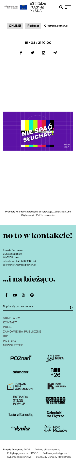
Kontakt (10, 322)
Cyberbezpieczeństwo (19, 457)
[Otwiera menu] (69, 7)
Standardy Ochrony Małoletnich (53, 457)
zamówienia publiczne (22, 332)
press (8, 327)
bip (5, 336)
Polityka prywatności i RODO (22, 453)
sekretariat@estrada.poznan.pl (19, 265)
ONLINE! (15, 26)
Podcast (33, 26)
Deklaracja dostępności (56, 453)
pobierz (9, 341)
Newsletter (13, 345)
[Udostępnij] (21, 52)
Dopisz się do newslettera (18, 306)
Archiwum (11, 318)
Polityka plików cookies (47, 450)
